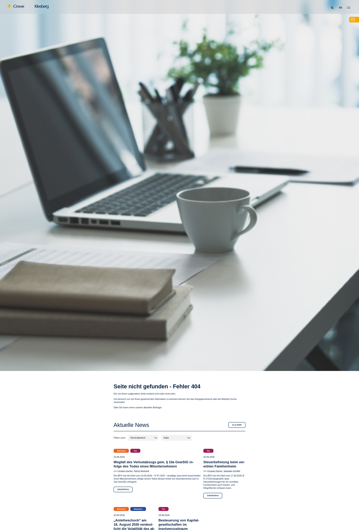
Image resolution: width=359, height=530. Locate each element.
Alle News (237, 425)
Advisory (121, 451)
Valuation (138, 509)
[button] (332, 7)
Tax (135, 451)
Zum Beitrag (123, 489)
